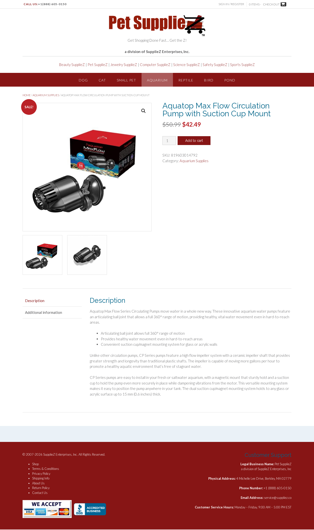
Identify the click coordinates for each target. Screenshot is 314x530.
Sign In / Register (231, 4)
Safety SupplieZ (215, 64)
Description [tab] (34, 300)
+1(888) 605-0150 (52, 4)
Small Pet (126, 80)
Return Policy (41, 488)
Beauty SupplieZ (72, 64)
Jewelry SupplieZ (123, 64)
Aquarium (157, 80)
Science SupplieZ (186, 64)
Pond (229, 80)
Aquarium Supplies (46, 95)
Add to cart (194, 141)
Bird (208, 80)
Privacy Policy (41, 474)
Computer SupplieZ (155, 64)
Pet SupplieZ (98, 64)
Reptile (185, 80)
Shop (35, 464)
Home (27, 95)
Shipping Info (40, 478)
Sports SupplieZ (242, 64)
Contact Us (40, 493)
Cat (102, 80)
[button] (143, 110)
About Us (38, 483)
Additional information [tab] (43, 312)
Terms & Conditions (45, 469)
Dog (83, 80)
